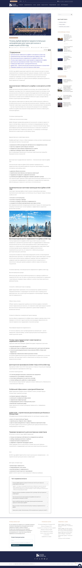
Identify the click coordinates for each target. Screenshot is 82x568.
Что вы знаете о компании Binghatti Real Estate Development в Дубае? (68, 58)
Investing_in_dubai (62, 22)
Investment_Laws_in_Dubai (64, 26)
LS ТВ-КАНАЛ (46, 534)
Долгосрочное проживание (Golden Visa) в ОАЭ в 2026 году (26, 61)
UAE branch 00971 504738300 (64, 538)
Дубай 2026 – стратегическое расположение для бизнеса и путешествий (30, 65)
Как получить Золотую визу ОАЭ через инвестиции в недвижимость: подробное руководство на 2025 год (68, 38)
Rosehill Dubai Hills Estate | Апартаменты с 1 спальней (68, 80)
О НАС (34, 4)
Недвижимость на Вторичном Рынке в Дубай (46, 527)
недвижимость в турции (68, 1)
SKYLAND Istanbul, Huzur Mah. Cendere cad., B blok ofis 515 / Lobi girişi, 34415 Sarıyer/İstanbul (65, 529)
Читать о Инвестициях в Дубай (46, 533)
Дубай (38, 4)
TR (25, 1)
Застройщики (64, 4)
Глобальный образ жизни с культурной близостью (24, 63)
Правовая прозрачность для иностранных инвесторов (25, 67)
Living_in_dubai (62, 24)
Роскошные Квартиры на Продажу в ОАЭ (46, 524)
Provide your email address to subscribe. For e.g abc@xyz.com (20, 542)
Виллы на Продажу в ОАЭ (46, 526)
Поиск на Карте (61, 1)
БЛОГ (58, 4)
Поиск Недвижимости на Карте (46, 531)
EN (23, 1)
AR (21, 1)
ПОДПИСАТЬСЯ (15, 545)
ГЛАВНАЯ (21, 4)
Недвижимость (28, 4)
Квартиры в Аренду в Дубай (46, 529)
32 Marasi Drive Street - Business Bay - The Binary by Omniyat (65, 525)
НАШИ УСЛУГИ (44, 4)
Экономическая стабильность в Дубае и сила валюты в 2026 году (28, 54)
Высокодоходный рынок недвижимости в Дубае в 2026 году (27, 58)
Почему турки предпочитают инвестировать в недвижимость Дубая (29, 60)
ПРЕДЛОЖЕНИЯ (52, 4)
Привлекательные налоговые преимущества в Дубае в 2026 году (28, 56)
